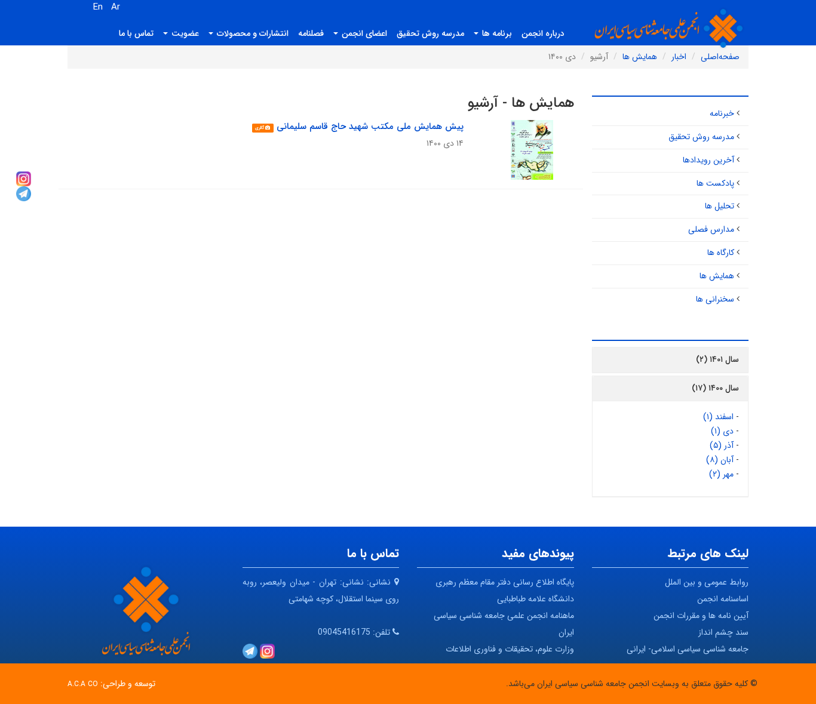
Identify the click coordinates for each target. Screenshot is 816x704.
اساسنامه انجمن (722, 598)
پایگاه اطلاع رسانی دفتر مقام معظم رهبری (504, 582)
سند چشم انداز (723, 632)
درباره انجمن (543, 33)
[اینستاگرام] (23, 178)
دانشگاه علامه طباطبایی (535, 598)
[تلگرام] (23, 192)
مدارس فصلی (711, 229)
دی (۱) (722, 431)
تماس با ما (136, 33)
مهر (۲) (721, 474)
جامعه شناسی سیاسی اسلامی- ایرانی (687, 649)
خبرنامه (722, 113)
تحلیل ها (719, 206)
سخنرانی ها (715, 299)
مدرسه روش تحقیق (430, 33)
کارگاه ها (720, 252)
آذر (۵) (722, 445)
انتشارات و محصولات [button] (251, 33)
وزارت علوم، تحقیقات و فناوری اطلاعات (510, 649)
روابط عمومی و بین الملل (706, 582)
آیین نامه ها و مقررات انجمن (701, 615)
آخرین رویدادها (708, 160)
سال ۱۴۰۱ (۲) (717, 359)
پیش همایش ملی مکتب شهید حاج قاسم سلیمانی (370, 126)
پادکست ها (715, 183)
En (98, 7)
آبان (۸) (720, 459)
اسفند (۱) (718, 416)
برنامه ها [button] (496, 33)
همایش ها (717, 275)
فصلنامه (311, 33)
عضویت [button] (184, 33)
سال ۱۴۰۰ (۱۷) (715, 388)
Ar (115, 7)
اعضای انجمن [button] (363, 33)
